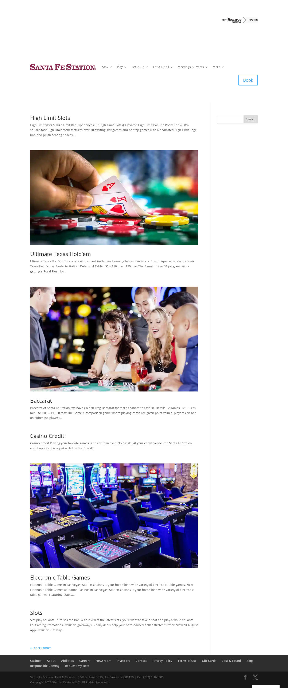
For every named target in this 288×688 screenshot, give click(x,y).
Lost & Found (231, 661)
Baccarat (41, 400)
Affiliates (67, 661)
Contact (141, 661)
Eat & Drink (161, 67)
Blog (249, 661)
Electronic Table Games (60, 577)
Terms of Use (187, 661)
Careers (84, 661)
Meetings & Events (191, 67)
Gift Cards (209, 661)
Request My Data (77, 666)
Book (248, 80)
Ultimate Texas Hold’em (60, 254)
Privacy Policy (162, 661)
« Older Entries (40, 648)
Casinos (35, 661)
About (51, 661)
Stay (105, 67)
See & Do (138, 67)
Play (120, 67)
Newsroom (103, 661)
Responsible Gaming (44, 666)
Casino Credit (47, 436)
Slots (36, 612)
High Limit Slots (50, 118)
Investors (123, 661)
